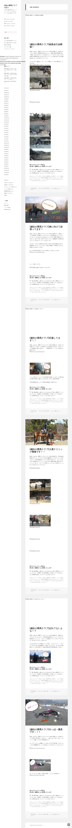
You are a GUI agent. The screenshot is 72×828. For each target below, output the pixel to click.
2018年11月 (6, 94)
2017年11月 (6, 120)
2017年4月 (6, 134)
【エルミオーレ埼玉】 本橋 (43, 188)
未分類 (5, 195)
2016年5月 (6, 157)
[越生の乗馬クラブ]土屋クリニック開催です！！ (46, 450)
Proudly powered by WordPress (36, 825)
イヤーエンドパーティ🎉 (9, 49)
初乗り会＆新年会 (7, 44)
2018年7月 (6, 103)
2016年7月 (6, 153)
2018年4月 (6, 109)
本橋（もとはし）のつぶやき (9, 23)
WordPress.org (7, 209)
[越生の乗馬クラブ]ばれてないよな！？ (46, 629)
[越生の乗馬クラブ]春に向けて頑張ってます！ (46, 228)
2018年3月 (6, 111)
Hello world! (6, 81)
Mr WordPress (13, 81)
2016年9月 (6, 149)
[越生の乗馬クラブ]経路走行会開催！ (46, 45)
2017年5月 (6, 132)
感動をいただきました (8, 193)
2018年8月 (6, 101)
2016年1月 (6, 166)
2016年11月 (6, 145)
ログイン (6, 203)
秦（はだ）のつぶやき (8, 21)
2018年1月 (6, 115)
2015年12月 (6, 168)
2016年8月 (6, 151)
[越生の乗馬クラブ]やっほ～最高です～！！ (46, 730)
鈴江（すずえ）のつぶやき (9, 25)
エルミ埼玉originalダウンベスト (10, 40)
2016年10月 (6, 147)
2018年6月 (6, 105)
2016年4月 (6, 160)
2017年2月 (6, 138)
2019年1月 (6, 90)
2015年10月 (6, 172)
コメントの (7, 207)
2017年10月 (6, 122)
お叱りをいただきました (9, 182)
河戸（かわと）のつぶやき (9, 19)
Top (68, 824)
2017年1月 (6, 141)
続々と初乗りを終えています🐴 (10, 42)
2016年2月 (6, 164)
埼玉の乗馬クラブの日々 (10, 6)
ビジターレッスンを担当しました (10, 186)
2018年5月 (6, 107)
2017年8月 (6, 126)
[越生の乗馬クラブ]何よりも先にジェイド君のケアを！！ (10, 69)
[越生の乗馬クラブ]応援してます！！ (45, 339)
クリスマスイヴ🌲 (7, 46)
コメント (32, 189)
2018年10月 (6, 97)
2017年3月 (6, 136)
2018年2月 (6, 113)
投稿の (6, 205)
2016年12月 (6, 143)
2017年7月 (6, 128)
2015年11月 (6, 170)
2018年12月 (6, 92)
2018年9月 (6, 99)
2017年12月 (6, 118)
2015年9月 (6, 174)
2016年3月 (6, 162)
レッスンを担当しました (9, 189)
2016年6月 (6, 155)
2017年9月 (6, 124)
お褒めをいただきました (9, 184)
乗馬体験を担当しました (9, 191)
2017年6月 (6, 130)
